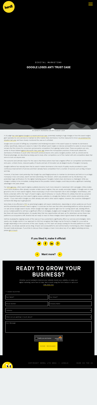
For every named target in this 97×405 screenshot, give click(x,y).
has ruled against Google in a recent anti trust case (29, 136)
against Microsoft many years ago (32, 150)
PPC (25, 204)
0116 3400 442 (48, 285)
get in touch (13, 230)
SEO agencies (11, 187)
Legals (65, 363)
